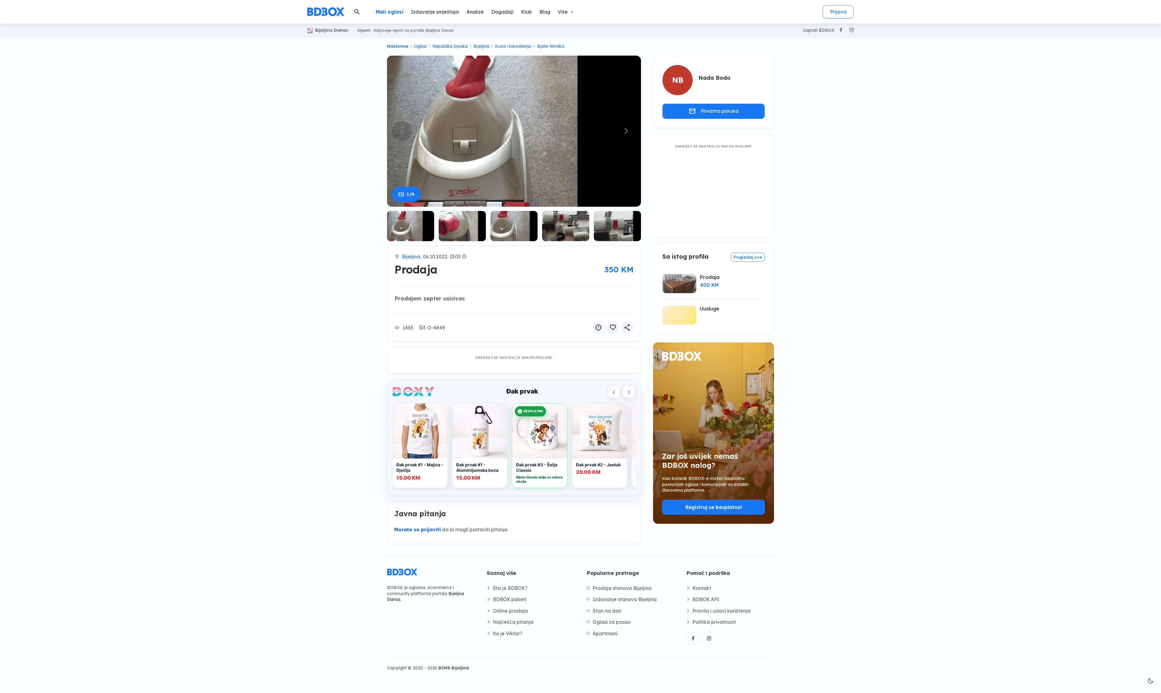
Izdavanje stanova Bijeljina (625, 599)
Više (563, 12)
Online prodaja (510, 611)
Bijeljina (481, 46)
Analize (475, 12)
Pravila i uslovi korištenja (721, 611)
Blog (544, 12)
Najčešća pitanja (513, 622)
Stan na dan (607, 611)
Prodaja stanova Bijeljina (622, 588)
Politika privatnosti (714, 622)
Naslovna (397, 46)
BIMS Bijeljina (453, 668)
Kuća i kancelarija (513, 46)
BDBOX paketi (509, 599)
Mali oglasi (389, 12)
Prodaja (710, 277)
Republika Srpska (450, 46)
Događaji (502, 12)
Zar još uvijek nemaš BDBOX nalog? (700, 461)
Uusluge (709, 309)
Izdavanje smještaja (435, 12)
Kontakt (701, 588)
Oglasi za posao (611, 622)
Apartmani (605, 633)
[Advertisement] (713, 188)
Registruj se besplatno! (713, 507)
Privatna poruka (714, 111)
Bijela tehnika (550, 46)
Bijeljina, (411, 257)
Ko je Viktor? (507, 633)
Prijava (838, 12)
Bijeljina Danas (331, 30)
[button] (626, 131)
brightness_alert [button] (464, 256)
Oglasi (420, 46)
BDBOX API (705, 599)
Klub (526, 12)
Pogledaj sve (747, 257)
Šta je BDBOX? (510, 588)
